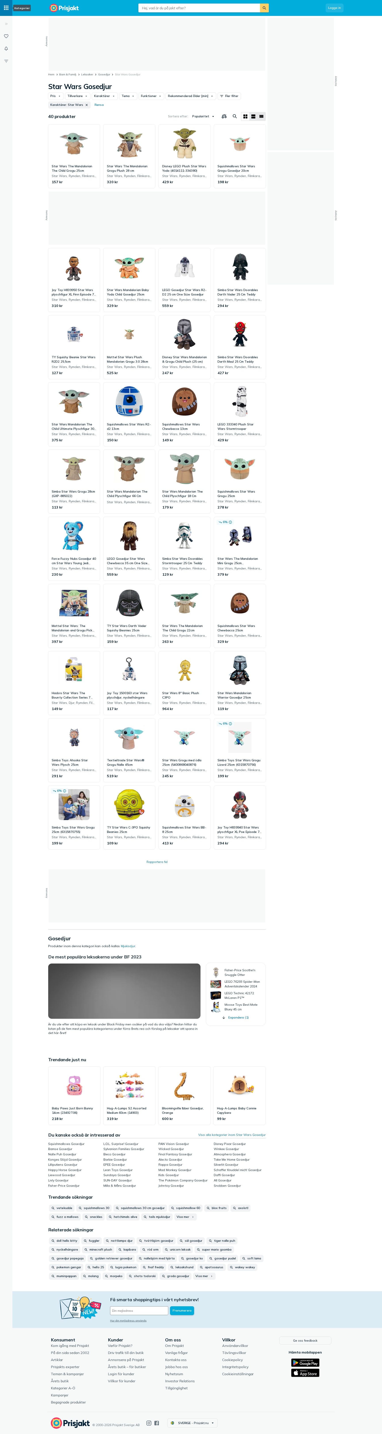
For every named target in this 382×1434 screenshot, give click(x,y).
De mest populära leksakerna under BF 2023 (94, 957)
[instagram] (149, 1423)
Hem (51, 74)
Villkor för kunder (121, 1381)
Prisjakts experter (65, 1367)
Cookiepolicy (232, 1360)
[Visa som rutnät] (245, 116)
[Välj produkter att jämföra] (224, 116)
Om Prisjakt (174, 1345)
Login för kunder (121, 1374)
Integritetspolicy (235, 1367)
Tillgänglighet (176, 1388)
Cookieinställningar (238, 1374)
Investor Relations (180, 1381)
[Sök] (264, 8)
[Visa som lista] (253, 116)
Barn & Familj (67, 74)
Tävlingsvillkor (234, 1352)
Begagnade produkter (68, 1402)
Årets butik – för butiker (127, 1367)
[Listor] (6, 36)
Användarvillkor (235, 1345)
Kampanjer (59, 1395)
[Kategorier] (6, 8)
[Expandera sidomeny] (6, 23)
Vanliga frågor (176, 1352)
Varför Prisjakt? (120, 1345)
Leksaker (87, 74)
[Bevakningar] (6, 48)
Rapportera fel (157, 862)
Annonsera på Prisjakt (126, 1360)
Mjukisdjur (128, 946)
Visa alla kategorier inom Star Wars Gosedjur (232, 1135)
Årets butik (60, 1381)
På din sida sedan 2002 (70, 1352)
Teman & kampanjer (67, 1374)
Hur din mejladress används (128, 1320)
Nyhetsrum (174, 1374)
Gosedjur (104, 74)
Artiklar (57, 1360)
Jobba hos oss (176, 1367)
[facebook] (157, 1423)
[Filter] (6, 61)
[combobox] (199, 8)
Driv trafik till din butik (126, 1352)
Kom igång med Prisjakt (70, 1345)
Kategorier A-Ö (63, 1388)
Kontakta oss (176, 1360)
